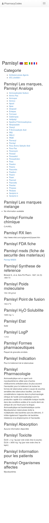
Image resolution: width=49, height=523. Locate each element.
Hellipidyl (12, 119)
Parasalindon (14, 159)
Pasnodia (13, 182)
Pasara (12, 166)
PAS (11, 132)
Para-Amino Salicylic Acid (19, 145)
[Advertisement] (24, 32)
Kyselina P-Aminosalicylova (20, 122)
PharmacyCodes (13, 3)
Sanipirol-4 (13, 193)
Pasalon (12, 164)
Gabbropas (13, 116)
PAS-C (12, 135)
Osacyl (12, 127)
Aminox (12, 100)
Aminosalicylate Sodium (19, 93)
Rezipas (12, 190)
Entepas (12, 111)
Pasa (11, 161)
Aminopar (13, 98)
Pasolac (12, 185)
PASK (11, 137)
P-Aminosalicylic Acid (17, 130)
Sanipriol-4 (13, 195)
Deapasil (12, 108)
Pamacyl (12, 140)
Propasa (12, 188)
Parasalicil (13, 156)
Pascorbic (13, 169)
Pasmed (12, 180)
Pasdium (12, 172)
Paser (11, 177)
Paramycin (13, 151)
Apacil (11, 103)
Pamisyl (12, 143)
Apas (11, 106)
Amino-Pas (13, 95)
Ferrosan (13, 114)
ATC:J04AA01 (15, 77)
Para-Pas (13, 148)
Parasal (12, 153)
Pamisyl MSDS (10, 259)
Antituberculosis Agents (18, 75)
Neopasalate (14, 124)
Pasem (12, 174)
